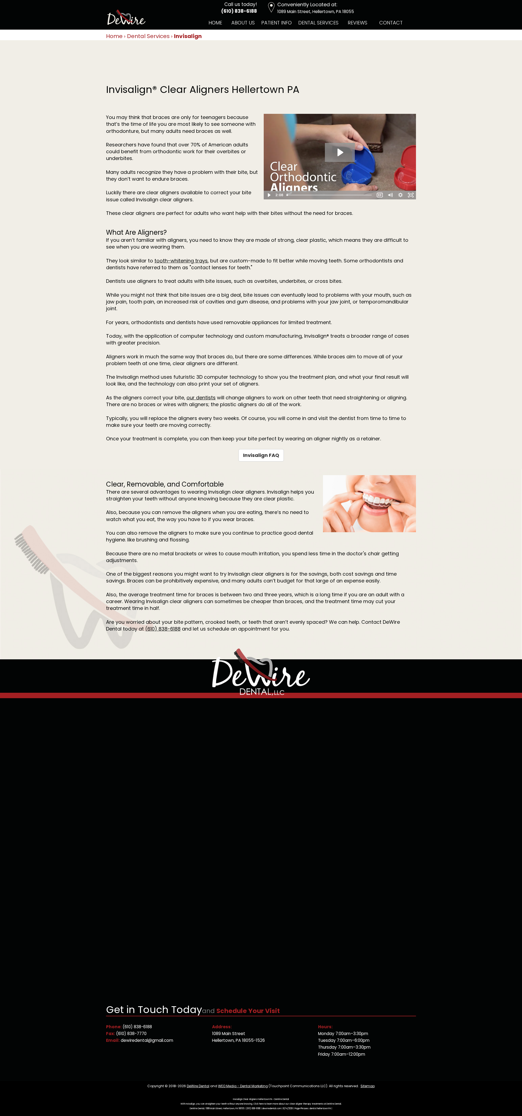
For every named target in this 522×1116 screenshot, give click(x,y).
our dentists (201, 397)
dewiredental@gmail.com (147, 1040)
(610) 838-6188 (239, 11)
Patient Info (276, 22)
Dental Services (318, 22)
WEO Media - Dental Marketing (243, 1086)
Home (215, 22)
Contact (391, 22)
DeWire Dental (198, 1086)
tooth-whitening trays (181, 260)
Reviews (357, 22)
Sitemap (368, 1086)
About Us (243, 22)
